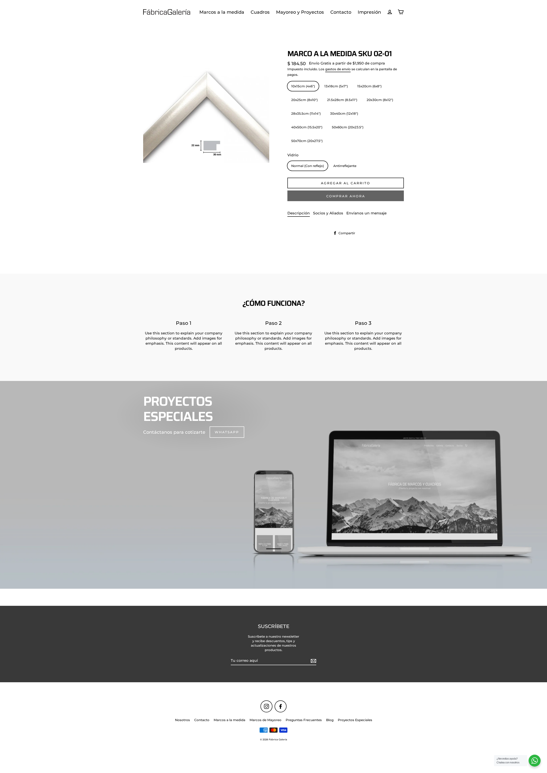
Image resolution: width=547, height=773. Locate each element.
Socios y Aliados (328, 213)
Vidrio (292, 155)
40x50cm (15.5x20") (306, 127)
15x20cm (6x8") (369, 86)
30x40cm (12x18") (344, 113)
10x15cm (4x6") (303, 86)
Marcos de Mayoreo (265, 720)
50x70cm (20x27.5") (307, 141)
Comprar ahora (345, 196)
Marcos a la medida (221, 12)
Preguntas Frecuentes (304, 720)
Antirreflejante (344, 166)
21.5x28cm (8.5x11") (342, 100)
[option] (273, 485)
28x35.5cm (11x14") (306, 113)
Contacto (340, 12)
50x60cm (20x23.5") (347, 127)
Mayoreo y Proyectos (300, 12)
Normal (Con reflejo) (307, 166)
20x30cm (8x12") (380, 100)
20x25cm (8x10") (304, 100)
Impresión (369, 12)
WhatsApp (227, 432)
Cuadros (260, 12)
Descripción (298, 213)
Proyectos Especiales (355, 720)
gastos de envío (338, 69)
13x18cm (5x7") (336, 86)
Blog (330, 720)
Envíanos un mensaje (366, 213)
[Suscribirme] (312, 660)
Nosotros (182, 720)
